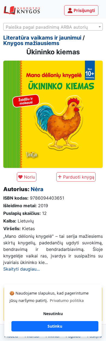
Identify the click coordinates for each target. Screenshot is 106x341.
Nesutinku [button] (53, 313)
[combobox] (53, 27)
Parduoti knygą (78, 177)
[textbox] (53, 27)
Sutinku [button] (55, 326)
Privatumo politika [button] (67, 300)
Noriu (29, 177)
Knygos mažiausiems (31, 43)
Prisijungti (84, 10)
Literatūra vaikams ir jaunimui (42, 37)
